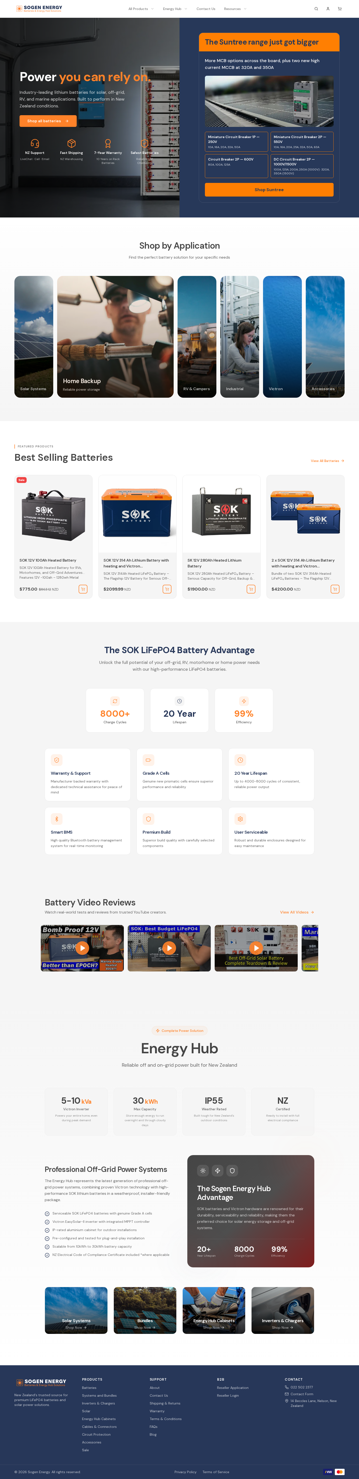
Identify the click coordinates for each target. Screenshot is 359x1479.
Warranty (157, 1411)
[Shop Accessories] (325, 337)
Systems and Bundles (99, 1395)
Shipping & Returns (165, 1403)
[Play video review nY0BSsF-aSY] (82, 948)
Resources (232, 9)
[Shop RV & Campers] (197, 337)
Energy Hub (172, 9)
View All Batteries (325, 461)
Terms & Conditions (166, 1419)
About (155, 1387)
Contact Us (206, 9)
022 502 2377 (302, 1387)
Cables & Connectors (99, 1426)
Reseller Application (233, 1387)
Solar (86, 1411)
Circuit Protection (96, 1434)
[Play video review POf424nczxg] (256, 948)
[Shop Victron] (282, 337)
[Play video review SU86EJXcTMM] (169, 948)
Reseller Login (228, 1395)
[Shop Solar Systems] (33, 337)
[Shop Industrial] (239, 337)
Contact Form (302, 1394)
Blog (153, 1434)
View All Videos (294, 912)
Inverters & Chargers (98, 1403)
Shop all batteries (44, 120)
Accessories (91, 1442)
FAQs (154, 1426)
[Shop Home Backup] (115, 337)
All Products (138, 9)
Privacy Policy (186, 1472)
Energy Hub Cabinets (99, 1419)
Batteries (89, 1387)
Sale (85, 1450)
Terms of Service (215, 1472)
